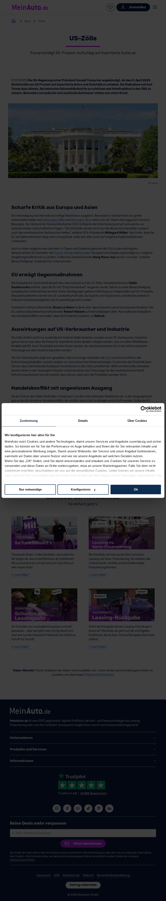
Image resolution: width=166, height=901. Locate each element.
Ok (136, 489)
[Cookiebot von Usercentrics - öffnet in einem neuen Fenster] (143, 409)
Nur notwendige (30, 489)
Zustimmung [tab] (29, 420)
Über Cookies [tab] (137, 420)
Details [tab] (83, 420)
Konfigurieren (80, 489)
